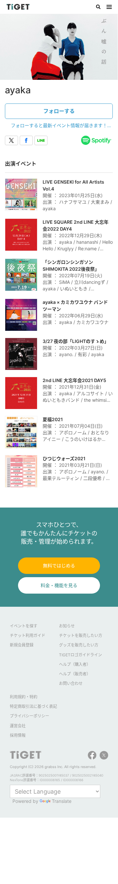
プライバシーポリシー (29, 716)
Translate (61, 801)
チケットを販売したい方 (80, 635)
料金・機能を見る (59, 585)
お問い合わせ (71, 683)
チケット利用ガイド (27, 635)
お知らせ (67, 625)
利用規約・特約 (23, 696)
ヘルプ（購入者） (74, 664)
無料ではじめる (59, 565)
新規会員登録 (21, 645)
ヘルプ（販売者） (74, 673)
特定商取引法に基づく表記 (33, 706)
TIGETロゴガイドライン (80, 654)
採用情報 (18, 735)
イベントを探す (23, 625)
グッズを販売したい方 (78, 645)
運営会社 (18, 725)
